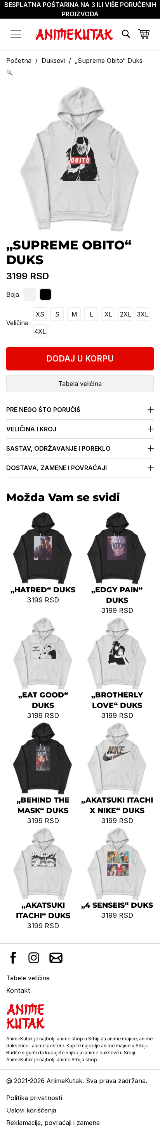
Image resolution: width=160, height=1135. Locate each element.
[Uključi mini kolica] (144, 34)
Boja (12, 294)
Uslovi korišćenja (31, 1110)
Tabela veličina (80, 384)
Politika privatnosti (34, 1098)
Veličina (17, 323)
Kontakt (18, 990)
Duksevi (53, 60)
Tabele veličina (28, 978)
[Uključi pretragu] (126, 34)
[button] (80, 72)
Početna (18, 60)
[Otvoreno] (16, 34)
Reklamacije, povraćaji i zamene (53, 1122)
